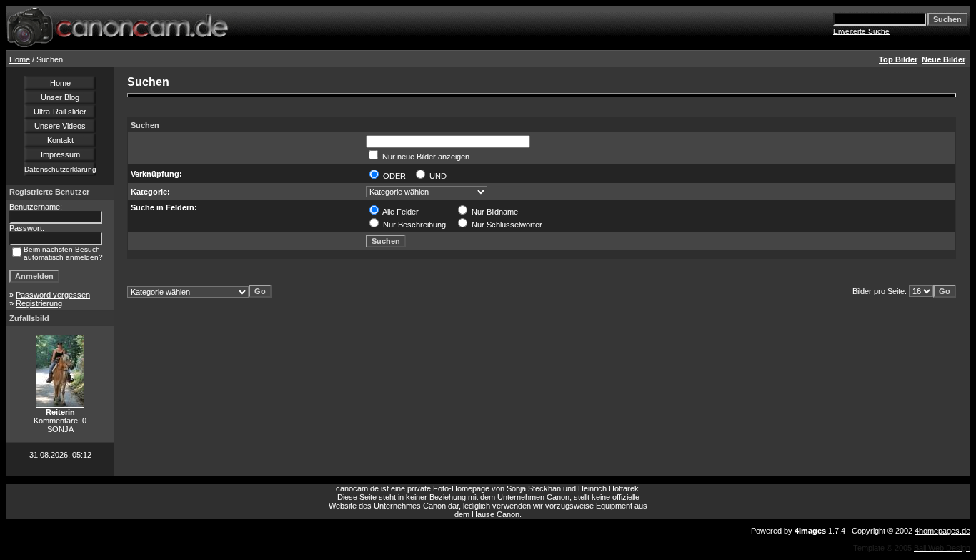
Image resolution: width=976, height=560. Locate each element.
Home (19, 59)
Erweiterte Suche (861, 31)
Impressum (60, 154)
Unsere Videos (60, 126)
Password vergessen (53, 294)
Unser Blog (60, 97)
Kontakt (60, 140)
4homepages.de (942, 530)
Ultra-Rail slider (60, 111)
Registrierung (39, 303)
